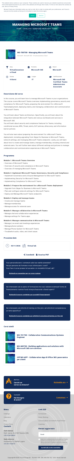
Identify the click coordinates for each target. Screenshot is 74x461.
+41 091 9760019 (9, 444)
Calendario (7, 417)
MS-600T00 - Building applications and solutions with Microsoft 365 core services (40, 347)
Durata (12, 76)
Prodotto (34, 67)
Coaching (41, 424)
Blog (5, 420)
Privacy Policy (8, 424)
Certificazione (57, 76)
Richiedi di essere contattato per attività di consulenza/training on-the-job (36, 316)
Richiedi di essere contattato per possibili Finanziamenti (29, 294)
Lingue (34, 76)
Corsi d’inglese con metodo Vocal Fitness (51, 420)
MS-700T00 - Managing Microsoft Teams (35, 52)
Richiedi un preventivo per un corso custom (24, 273)
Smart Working (43, 417)
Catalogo (27, 29)
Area (11, 67)
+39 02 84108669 (9, 435)
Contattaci (60, 398)
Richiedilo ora (59, 382)
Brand (54, 67)
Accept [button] (33, 15)
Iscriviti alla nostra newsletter (51, 447)
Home (19, 29)
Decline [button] (41, 15)
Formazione (42, 414)
